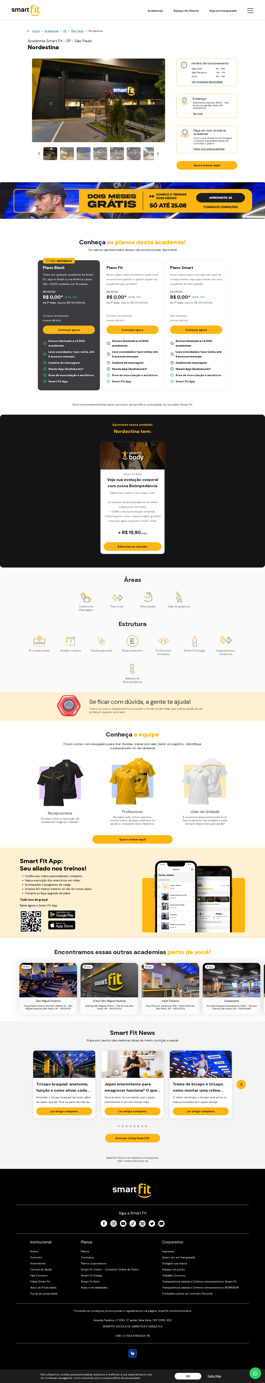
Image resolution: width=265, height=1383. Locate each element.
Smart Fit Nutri (90, 1281)
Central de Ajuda (41, 1269)
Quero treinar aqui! (207, 165)
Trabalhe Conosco (173, 1275)
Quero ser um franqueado (178, 1257)
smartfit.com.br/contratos (174, 1311)
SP (65, 31)
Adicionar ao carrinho (133, 546)
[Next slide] (158, 153)
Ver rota (198, 113)
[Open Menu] (250, 10)
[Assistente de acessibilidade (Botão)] (132, 1353)
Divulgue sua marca (174, 1263)
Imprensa (168, 1251)
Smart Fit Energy (91, 1275)
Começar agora (69, 330)
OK (188, 1376)
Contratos (87, 1257)
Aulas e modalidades (94, 1287)
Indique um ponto (173, 1269)
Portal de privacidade (44, 1293)
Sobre (34, 1251)
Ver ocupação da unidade (207, 82)
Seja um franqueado (223, 10)
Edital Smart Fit (40, 1281)
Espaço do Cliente (186, 10)
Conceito (36, 1257)
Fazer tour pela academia (209, 149)
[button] (50, 153)
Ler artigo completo (64, 1111)
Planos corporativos (94, 1263)
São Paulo (77, 31)
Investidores (38, 1263)
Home (36, 31)
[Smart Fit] (26, 10)
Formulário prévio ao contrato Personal (187, 1293)
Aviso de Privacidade (43, 1287)
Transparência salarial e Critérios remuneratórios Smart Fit (199, 1281)
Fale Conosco (39, 1275)
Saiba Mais (214, 1376)
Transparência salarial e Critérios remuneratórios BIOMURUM (200, 1287)
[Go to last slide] (39, 153)
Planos (85, 1251)
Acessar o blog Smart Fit (132, 1138)
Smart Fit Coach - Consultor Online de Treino (110, 1269)
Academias (155, 10)
